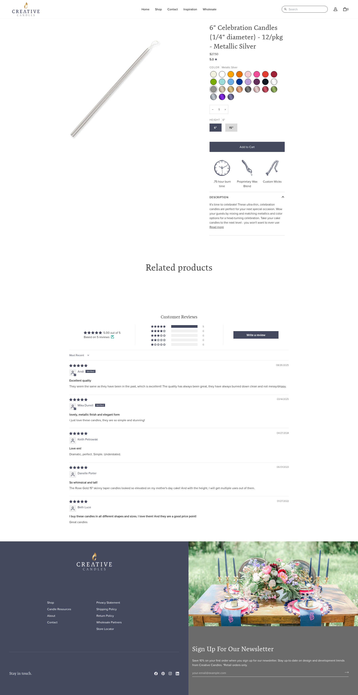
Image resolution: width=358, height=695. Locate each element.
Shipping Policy (106, 609)
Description (219, 197)
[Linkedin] (177, 673)
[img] (214, 59)
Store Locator (105, 629)
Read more (217, 227)
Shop (50, 602)
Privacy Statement (108, 602)
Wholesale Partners (109, 622)
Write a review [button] (256, 335)
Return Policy (105, 616)
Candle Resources (59, 609)
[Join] (345, 672)
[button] (158, 9)
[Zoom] (115, 86)
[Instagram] (170, 673)
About (51, 616)
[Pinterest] (163, 673)
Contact (52, 622)
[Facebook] (156, 673)
